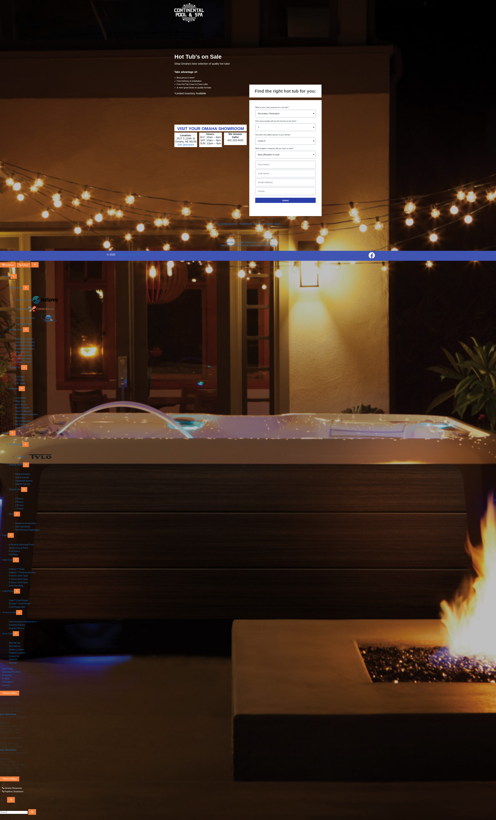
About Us (13, 659)
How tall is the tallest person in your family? (272, 135)
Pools (5, 535)
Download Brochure (11, 672)
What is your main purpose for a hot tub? (272, 107)
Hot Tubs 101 (21, 404)
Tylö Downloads (22, 527)
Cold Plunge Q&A (17, 607)
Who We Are (14, 643)
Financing (6, 675)
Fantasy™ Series (23, 362)
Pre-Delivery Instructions (26, 414)
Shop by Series (16, 329)
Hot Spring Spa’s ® (226, 223)
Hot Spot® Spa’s (271, 223)
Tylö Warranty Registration (27, 530)
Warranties (20, 418)
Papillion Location (17, 653)
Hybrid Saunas (22, 477)
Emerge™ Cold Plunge (19, 604)
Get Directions (186, 144)
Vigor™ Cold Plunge (18, 600)
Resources (14, 388)
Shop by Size (15, 367)
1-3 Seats (19, 377)
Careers (6, 685)
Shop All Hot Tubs (23, 324)
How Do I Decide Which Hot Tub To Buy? (248, 242)
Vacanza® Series (23, 358)
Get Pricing (7, 669)
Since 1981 (7, 633)
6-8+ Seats (20, 383)
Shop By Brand (16, 288)
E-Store (5, 678)
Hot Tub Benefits (22, 421)
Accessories (20, 398)
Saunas (5, 433)
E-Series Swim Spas (18, 582)
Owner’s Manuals (23, 411)
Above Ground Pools (18, 548)
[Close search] (11, 800)
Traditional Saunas (24, 481)
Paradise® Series (23, 355)
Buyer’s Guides (22, 408)
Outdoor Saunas (22, 484)
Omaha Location (16, 649)
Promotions (7, 682)
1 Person (19, 509)
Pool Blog (13, 554)
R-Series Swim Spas (18, 576)
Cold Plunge (8, 591)
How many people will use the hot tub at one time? (275, 121)
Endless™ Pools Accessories (22, 572)
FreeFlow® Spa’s (249, 223)
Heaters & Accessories (25, 523)
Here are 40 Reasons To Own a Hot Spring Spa (248, 245)
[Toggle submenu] (14, 276)
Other (11, 514)
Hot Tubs (6, 276)
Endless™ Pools (16, 569)
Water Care (20, 401)
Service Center (9, 612)
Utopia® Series (22, 352)
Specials (13, 663)
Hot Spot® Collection (25, 345)
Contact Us (14, 656)
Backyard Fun (21, 428)
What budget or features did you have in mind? (274, 148)
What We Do (14, 646)
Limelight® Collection (25, 342)
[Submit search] (32, 812)
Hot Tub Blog (21, 424)
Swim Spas (7, 560)
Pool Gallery (14, 551)
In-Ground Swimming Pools (21, 544)
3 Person (19, 502)
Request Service (16, 628)
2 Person (19, 505)
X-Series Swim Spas (18, 579)
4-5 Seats (19, 380)
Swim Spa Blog (16, 586)
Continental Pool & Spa (129, 254)
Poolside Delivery (17, 625)
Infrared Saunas (22, 474)
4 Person (19, 499)
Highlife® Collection (24, 339)
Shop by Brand (15, 444)
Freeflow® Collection (25, 349)
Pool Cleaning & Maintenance (22, 622)
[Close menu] (35, 264)
